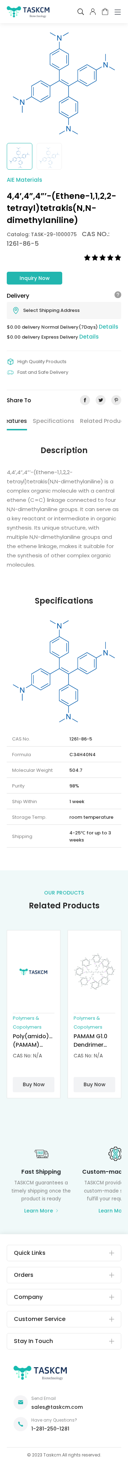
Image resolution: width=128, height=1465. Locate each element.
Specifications (53, 421)
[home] (28, 13)
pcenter (93, 12)
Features (14, 421)
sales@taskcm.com (57, 1407)
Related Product (103, 421)
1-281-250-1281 (50, 1428)
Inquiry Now (35, 278)
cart (105, 11)
